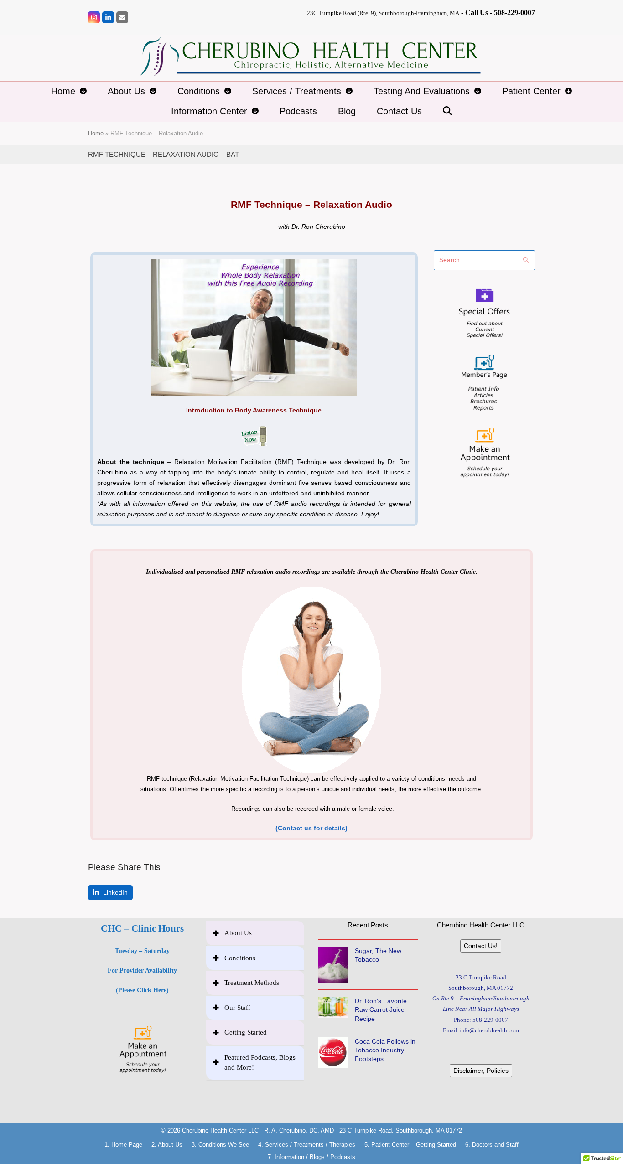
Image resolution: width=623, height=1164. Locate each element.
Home (96, 133)
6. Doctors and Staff (492, 1144)
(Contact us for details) (311, 828)
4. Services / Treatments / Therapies (306, 1144)
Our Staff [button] (237, 1007)
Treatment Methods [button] (251, 982)
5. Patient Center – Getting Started (410, 1144)
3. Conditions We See (220, 1144)
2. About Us (166, 1144)
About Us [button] (238, 933)
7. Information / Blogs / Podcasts (311, 1157)
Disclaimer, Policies (481, 1070)
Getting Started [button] (245, 1032)
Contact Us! (481, 945)
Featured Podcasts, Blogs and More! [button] (260, 1062)
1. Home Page (123, 1144)
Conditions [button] (239, 958)
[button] (447, 112)
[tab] (255, 933)
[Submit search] (526, 260)
